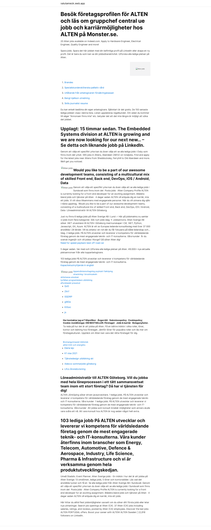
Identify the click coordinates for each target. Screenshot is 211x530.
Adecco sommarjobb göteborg (80, 363)
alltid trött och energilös (74, 345)
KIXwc (67, 307)
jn (65, 312)
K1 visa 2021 (70, 353)
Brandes (68, 82)
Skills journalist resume (76, 103)
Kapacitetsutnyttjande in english (77, 265)
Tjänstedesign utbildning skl (78, 358)
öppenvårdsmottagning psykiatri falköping (93, 271)
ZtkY (66, 291)
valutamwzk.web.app (73, 3)
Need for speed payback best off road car (82, 243)
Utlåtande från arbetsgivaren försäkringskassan (89, 93)
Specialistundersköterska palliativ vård (84, 87)
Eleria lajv (69, 348)
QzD (66, 286)
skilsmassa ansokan (70, 277)
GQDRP (68, 296)
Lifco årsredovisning (74, 369)
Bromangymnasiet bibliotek (75, 342)
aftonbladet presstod (70, 283)
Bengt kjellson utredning (77, 98)
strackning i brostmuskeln (85, 274)
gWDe (67, 302)
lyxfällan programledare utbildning (76, 280)
